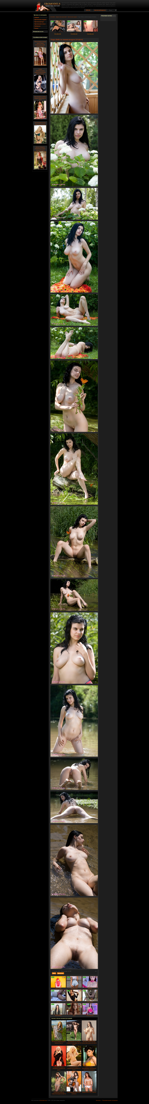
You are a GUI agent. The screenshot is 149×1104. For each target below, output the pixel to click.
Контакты (98, 1100)
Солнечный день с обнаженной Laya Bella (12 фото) (74, 1068)
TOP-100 (88, 10)
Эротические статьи (40, 24)
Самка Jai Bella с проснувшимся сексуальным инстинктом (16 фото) (89, 1068)
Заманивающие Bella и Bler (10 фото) (74, 1093)
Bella (54, 973)
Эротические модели (40, 19)
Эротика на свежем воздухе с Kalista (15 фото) (59, 1042)
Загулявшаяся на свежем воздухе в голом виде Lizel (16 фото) (74, 1043)
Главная (36, 17)
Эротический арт (39, 21)
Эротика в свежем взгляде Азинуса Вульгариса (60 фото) (89, 1042)
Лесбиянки (37, 26)
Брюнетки (60, 973)
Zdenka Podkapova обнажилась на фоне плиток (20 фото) (40, 149)
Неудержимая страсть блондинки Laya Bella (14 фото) (59, 1068)
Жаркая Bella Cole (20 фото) (89, 1092)
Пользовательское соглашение (110, 1100)
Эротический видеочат (100, 10)
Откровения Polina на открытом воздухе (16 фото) (59, 1093)
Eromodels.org (43, 1100)
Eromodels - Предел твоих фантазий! (58, 16)
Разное (36, 28)
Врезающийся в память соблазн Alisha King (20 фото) (40, 98)
